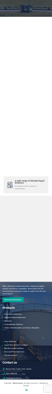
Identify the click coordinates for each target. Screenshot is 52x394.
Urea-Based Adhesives (13, 314)
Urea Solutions (10, 341)
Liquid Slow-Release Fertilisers (16, 345)
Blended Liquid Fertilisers (14, 348)
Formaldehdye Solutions (13, 324)
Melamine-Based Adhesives (15, 317)
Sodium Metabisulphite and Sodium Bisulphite (21, 328)
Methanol (7, 321)
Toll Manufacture (10, 355)
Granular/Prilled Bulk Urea (14, 352)
